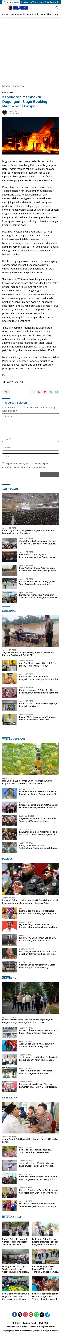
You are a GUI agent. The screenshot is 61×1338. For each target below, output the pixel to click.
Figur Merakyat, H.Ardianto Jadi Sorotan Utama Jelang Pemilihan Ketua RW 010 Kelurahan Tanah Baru (38, 925)
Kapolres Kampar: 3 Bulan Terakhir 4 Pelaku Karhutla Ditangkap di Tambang (38, 691)
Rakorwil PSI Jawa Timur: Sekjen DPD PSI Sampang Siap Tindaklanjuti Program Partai (37, 939)
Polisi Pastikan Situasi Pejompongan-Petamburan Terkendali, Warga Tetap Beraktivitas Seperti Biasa (37, 569)
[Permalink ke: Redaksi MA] (4, 112)
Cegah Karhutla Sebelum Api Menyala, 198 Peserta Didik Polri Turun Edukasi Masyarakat (38, 542)
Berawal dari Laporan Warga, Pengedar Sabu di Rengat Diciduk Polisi (38, 678)
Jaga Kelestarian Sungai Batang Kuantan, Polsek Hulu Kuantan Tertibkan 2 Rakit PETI (28, 653)
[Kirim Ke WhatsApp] (56, 392)
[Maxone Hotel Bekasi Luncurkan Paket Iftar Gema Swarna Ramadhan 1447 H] (9, 793)
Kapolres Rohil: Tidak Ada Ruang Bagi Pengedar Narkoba (38, 705)
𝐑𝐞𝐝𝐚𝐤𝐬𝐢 (16, 1323)
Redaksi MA (12, 111)
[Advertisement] (30, 49)
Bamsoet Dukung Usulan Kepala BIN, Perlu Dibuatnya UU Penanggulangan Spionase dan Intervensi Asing (30, 901)
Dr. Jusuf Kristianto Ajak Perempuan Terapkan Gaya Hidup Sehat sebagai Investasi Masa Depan (37, 1205)
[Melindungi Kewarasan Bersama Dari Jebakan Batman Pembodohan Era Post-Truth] (9, 953)
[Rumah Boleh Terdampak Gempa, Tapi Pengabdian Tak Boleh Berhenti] (15, 1229)
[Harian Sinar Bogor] (17, 7)
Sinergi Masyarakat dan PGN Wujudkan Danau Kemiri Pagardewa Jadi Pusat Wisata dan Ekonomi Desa (38, 806)
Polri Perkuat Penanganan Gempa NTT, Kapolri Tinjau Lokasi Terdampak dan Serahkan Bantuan (45, 1296)
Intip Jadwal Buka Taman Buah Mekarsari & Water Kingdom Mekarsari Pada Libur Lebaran (27, 782)
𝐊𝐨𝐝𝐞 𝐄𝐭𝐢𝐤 (43, 1323)
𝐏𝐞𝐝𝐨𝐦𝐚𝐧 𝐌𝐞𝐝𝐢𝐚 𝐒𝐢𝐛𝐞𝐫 (17, 1326)
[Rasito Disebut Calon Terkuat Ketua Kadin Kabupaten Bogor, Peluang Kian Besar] (9, 913)
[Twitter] (20, 1314)
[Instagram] (25, 1314)
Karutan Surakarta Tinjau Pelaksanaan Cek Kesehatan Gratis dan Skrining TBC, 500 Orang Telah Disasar (38, 1191)
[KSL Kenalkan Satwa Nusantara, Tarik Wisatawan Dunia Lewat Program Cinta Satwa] (9, 834)
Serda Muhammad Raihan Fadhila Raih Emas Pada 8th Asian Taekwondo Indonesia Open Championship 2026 (38, 1058)
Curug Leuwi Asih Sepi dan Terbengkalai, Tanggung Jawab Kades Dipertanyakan (38, 846)
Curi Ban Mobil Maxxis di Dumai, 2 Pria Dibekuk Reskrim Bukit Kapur (37, 664)
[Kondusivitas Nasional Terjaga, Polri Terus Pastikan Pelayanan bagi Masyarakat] (9, 583)
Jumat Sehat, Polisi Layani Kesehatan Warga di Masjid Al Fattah (30, 1140)
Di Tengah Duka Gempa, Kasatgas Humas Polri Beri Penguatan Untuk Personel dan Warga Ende (45, 1242)
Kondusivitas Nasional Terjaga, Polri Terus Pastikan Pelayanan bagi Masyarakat (37, 582)
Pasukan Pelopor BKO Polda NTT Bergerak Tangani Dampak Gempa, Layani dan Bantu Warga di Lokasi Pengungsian (45, 1269)
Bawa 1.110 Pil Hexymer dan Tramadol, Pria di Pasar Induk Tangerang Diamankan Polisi (38, 718)
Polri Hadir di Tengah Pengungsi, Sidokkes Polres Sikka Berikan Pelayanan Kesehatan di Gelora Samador (35, 1151)
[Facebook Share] (33, 392)
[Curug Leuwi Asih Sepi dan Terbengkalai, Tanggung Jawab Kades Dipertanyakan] (9, 847)
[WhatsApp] (36, 1314)
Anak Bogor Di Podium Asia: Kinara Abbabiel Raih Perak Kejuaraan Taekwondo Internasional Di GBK (36, 1045)
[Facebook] (14, 1314)
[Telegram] (47, 1314)
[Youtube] (31, 1314)
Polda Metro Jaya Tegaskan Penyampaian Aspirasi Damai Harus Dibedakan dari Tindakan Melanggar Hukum (37, 556)
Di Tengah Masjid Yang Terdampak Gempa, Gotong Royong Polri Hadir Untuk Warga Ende (15, 1269)
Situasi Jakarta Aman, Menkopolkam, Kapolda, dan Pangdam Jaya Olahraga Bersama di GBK (27, 1021)
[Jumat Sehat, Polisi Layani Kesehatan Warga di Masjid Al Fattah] (30, 1118)
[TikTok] (42, 1314)
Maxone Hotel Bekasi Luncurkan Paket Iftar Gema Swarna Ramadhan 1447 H (38, 792)
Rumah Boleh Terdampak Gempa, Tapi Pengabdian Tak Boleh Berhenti (14, 1242)
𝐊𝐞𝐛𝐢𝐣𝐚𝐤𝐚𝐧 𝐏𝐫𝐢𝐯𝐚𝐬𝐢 (47, 1326)
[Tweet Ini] (39, 392)
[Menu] (4, 7)
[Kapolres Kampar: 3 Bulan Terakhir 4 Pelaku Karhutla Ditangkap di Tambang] (9, 692)
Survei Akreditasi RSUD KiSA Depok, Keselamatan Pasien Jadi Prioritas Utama (36, 1164)
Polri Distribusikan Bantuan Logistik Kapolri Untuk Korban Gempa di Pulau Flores (15, 1296)
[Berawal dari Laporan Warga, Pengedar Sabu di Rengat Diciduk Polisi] (9, 678)
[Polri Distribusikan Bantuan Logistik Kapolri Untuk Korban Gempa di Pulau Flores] (15, 1283)
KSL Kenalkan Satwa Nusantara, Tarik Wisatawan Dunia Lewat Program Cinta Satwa (38, 833)
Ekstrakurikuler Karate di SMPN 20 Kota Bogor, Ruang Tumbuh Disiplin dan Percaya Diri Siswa (38, 1031)
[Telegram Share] (50, 392)
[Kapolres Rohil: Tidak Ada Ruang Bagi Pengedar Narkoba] (9, 705)
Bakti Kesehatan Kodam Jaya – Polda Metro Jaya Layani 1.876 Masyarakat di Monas (38, 1178)
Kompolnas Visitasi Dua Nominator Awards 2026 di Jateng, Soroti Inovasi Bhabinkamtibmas (38, 596)
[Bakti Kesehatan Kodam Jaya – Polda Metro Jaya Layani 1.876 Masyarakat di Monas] (9, 1178)
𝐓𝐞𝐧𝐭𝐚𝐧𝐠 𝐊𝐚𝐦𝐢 (29, 1323)
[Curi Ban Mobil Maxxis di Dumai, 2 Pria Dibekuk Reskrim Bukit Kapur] (9, 665)
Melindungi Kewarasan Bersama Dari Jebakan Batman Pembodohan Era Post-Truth (37, 952)
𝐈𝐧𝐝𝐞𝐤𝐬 (33, 1326)
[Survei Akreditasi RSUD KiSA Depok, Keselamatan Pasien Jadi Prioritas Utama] (9, 1165)
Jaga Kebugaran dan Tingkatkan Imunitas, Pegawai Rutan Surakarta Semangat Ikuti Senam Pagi (36, 1072)
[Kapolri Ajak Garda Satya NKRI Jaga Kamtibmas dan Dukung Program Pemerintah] (30, 509)
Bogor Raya (7, 92)
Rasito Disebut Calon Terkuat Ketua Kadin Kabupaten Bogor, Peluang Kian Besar (38, 912)
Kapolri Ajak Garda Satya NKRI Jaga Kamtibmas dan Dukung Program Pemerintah (28, 532)
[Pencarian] (57, 7)
